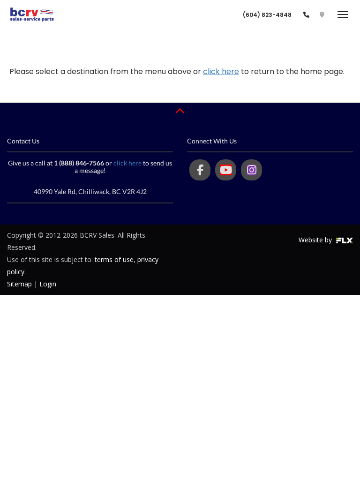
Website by (316, 239)
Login (47, 283)
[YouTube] (225, 169)
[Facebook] (199, 169)
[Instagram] (251, 169)
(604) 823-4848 (267, 15)
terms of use (114, 259)
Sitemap (19, 283)
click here (221, 71)
